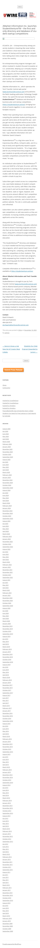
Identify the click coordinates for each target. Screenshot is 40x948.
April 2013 (6, 826)
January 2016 (7, 741)
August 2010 (6, 903)
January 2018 (7, 683)
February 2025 (7, 475)
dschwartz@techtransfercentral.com (16, 325)
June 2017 (6, 698)
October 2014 (7, 780)
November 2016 (8, 716)
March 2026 (6, 442)
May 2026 (6, 436)
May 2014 (6, 793)
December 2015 (7, 744)
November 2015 (8, 747)
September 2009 (8, 931)
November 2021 (8, 572)
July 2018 (5, 667)
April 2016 (6, 734)
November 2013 (8, 808)
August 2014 (6, 785)
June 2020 (6, 613)
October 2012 (7, 839)
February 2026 (7, 444)
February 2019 (7, 649)
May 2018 (6, 672)
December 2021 (7, 570)
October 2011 (7, 867)
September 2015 (8, 752)
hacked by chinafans (9, 406)
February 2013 (7, 831)
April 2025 (6, 470)
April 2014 (6, 795)
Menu (20, 6)
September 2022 (8, 547)
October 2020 (7, 603)
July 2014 (5, 788)
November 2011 (8, 865)
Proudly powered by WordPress (12, 944)
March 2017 (6, 706)
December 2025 (7, 449)
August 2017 (6, 695)
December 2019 (7, 626)
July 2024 (5, 493)
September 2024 (8, 488)
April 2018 (6, 675)
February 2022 (7, 565)
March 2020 (6, 621)
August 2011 (6, 872)
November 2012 (8, 836)
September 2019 (8, 634)
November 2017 (8, 688)
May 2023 (6, 529)
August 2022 (6, 549)
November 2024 (8, 483)
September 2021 (8, 577)
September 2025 (8, 457)
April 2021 (6, 588)
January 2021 (7, 595)
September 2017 (8, 693)
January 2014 (7, 803)
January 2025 (7, 477)
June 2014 (6, 790)
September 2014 (8, 783)
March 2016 (6, 736)
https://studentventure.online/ (14, 105)
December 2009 (7, 924)
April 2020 (6, 618)
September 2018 (8, 662)
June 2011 (6, 877)
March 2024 (6, 503)
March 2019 (6, 647)
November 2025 (8, 452)
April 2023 (6, 531)
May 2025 (6, 467)
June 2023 (6, 526)
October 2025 (7, 454)
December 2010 (7, 893)
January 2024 (7, 508)
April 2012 (6, 852)
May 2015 (6, 762)
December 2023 (7, 511)
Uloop (4, 385)
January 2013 (7, 834)
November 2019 (8, 629)
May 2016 (6, 731)
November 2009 (8, 926)
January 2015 (7, 772)
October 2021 (7, 575)
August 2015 (6, 754)
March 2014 (6, 798)
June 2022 (6, 554)
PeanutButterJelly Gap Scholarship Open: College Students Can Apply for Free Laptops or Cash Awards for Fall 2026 (19, 413)
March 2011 (6, 885)
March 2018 (6, 677)
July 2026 (5, 431)
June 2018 (6, 670)
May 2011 (6, 880)
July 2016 (5, 726)
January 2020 (7, 624)
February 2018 (7, 680)
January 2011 (7, 890)
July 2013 (5, 818)
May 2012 (6, 849)
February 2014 (7, 800)
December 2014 (7, 775)
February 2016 (7, 739)
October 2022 (7, 544)
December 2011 (7, 862)
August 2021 (6, 580)
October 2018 (7, 659)
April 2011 (6, 882)
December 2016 (7, 713)
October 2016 (7, 718)
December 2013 (7, 806)
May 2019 (6, 642)
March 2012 (6, 854)
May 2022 (6, 557)
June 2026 (6, 434)
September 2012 (8, 841)
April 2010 (6, 913)
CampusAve (6, 388)
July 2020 (5, 611)
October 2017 (7, 690)
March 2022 (6, 562)
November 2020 (8, 600)
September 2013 (8, 813)
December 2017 (7, 685)
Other (20, 330)
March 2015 (6, 767)
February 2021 (7, 593)
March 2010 (6, 916)
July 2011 (5, 875)
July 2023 (5, 524)
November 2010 (8, 895)
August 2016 (6, 724)
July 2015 (5, 757)
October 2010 (7, 898)
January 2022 (7, 567)
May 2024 (6, 498)
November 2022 (8, 542)
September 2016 (8, 721)
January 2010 (7, 921)
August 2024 (6, 490)
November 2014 (8, 777)
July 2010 (5, 906)
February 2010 (7, 918)
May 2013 (6, 824)
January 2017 (7, 711)
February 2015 (7, 770)
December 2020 (7, 598)
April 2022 (6, 559)
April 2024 (6, 501)
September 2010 (8, 900)
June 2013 (6, 821)
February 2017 (7, 708)
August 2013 (6, 816)
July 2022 (5, 552)
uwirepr (6, 333)
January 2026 (7, 447)
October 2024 (7, 485)
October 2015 (7, 749)
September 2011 (8, 870)
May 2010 (6, 911)
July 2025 (5, 462)
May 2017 (6, 700)
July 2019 (5, 639)
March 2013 (6, 829)
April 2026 (6, 439)
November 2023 (8, 513)
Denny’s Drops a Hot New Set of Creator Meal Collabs (11, 349)
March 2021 (6, 590)
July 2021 (5, 583)
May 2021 (6, 585)
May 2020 (6, 616)
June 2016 (6, 729)
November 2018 (8, 657)
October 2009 (7, 929)
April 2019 (6, 644)
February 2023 (7, 536)
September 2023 (8, 518)
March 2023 (6, 534)
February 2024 (7, 506)
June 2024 (6, 495)
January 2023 (7, 539)
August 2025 (6, 459)
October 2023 (7, 516)
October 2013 (7, 811)
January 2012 (7, 859)
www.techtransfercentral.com (13, 92)
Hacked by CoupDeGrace (10, 401)
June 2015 (6, 759)
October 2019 (7, 631)
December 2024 (7, 480)
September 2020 (8, 606)
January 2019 (7, 652)
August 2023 (6, 521)
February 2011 (7, 888)
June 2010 (6, 908)
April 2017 (6, 703)
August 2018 (6, 665)
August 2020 (6, 608)
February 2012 (7, 857)
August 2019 (6, 636)
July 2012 (5, 844)
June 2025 (6, 465)
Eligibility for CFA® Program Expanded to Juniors (29, 349)
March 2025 (6, 472)
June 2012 (6, 847)
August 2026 (6, 429)
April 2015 (6, 765)
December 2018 (7, 654)
